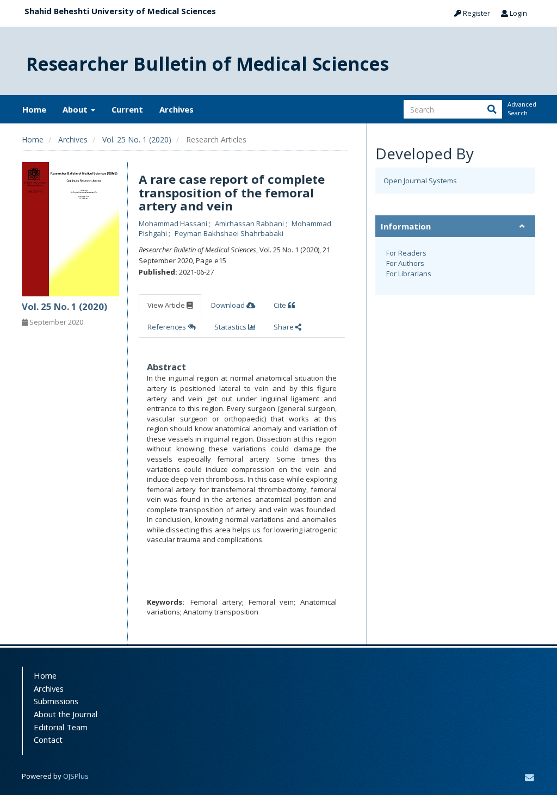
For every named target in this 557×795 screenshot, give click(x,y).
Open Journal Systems (420, 180)
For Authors (405, 263)
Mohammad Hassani (174, 223)
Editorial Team (61, 727)
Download (228, 305)
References (167, 327)
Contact (48, 739)
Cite (281, 305)
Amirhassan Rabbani (250, 223)
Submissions (56, 700)
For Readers (406, 253)
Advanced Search (521, 108)
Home (34, 109)
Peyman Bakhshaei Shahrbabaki (229, 233)
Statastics (231, 327)
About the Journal (65, 714)
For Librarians (408, 273)
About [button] (76, 109)
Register (475, 13)
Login (517, 13)
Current (127, 109)
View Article (167, 305)
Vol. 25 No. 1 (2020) (136, 139)
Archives (176, 109)
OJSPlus (76, 776)
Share (284, 327)
